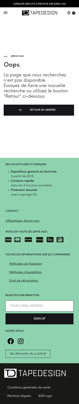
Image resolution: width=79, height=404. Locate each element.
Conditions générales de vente (28, 387)
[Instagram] (21, 341)
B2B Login (45, 396)
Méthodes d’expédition (25, 272)
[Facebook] (11, 341)
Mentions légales (19, 396)
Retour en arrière (42, 110)
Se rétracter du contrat (28, 354)
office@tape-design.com (23, 220)
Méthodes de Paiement (25, 263)
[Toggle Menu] (5, 13)
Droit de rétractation (23, 280)
